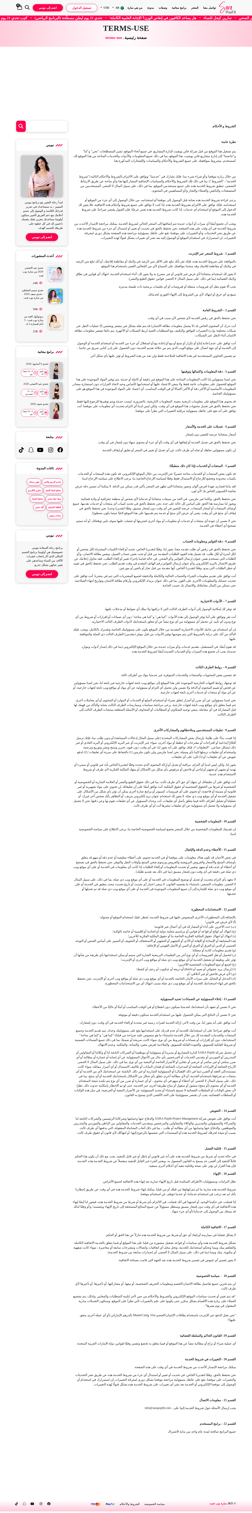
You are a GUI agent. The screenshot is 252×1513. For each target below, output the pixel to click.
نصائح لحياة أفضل (53, 490)
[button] (118, 7)
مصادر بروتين (55, 515)
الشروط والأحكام (130, 1504)
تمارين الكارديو (34, 490)
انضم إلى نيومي (48, 7)
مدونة (150, 7)
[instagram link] (50, 451)
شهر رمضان (34, 482)
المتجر (194, 7)
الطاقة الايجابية (54, 507)
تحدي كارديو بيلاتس (52, 482)
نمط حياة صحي (54, 499)
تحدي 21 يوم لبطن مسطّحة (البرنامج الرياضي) (132, 18)
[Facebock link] (60, 451)
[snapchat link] (31, 451)
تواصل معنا (209, 7)
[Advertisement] (126, 83)
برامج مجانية (179, 7)
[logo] (227, 8)
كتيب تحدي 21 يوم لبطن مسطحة (67, 18)
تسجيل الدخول (81, 7)
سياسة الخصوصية (154, 1504)
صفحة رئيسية (136, 37)
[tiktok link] (21, 451)
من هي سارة (135, 7)
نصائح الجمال (37, 499)
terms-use (113, 37)
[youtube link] (40, 451)
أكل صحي (39, 507)
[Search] (27, 8)
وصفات (163, 7)
